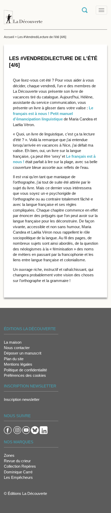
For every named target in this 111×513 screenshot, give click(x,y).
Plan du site (13, 359)
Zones (9, 455)
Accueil (9, 37)
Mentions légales (18, 364)
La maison (12, 342)
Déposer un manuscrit (22, 353)
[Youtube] (26, 430)
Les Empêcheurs (18, 477)
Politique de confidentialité (25, 370)
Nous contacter (17, 347)
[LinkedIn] (43, 430)
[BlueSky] (35, 430)
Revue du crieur (17, 461)
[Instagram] (17, 430)
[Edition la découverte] (23, 14)
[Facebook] (8, 430)
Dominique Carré (18, 472)
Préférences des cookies (25, 375)
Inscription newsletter (21, 399)
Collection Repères (20, 466)
